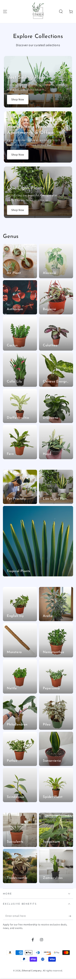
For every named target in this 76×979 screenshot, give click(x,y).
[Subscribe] (71, 916)
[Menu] (5, 11)
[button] (61, 11)
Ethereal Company (32, 970)
